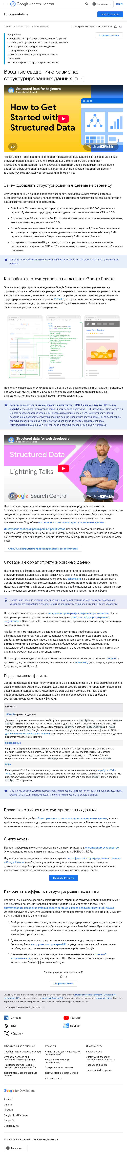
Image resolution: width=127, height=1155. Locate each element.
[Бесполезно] (120, 26)
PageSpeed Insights (96, 1065)
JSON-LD (58, 299)
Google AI (9, 1120)
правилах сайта (104, 998)
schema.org (74, 578)
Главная (8, 26)
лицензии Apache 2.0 (52, 998)
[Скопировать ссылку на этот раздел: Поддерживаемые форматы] (51, 676)
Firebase (8, 1110)
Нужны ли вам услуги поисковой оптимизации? (62, 1053)
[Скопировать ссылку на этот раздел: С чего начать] (32, 839)
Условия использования (17, 1139)
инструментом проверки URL (49, 944)
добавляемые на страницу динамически (27, 733)
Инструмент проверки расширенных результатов (34, 529)
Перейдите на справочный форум (22, 1051)
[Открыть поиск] (87, 4)
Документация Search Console (61, 1073)
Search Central (41, 4)
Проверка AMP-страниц (99, 1070)
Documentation (16, 14)
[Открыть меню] (5, 4)
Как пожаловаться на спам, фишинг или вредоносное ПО (20, 1066)
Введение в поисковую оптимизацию (57, 1061)
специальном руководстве (102, 847)
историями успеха (38, 259)
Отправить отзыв (109, 35)
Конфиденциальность (46, 1139)
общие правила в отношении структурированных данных (71, 818)
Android (8, 1099)
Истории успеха (53, 1078)
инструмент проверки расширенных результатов (78, 613)
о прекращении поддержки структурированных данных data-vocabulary (78, 604)
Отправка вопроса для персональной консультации (20, 1058)
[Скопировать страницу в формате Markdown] (76, 79)
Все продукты (11, 1126)
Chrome (8, 1104)
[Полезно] (115, 26)
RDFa (8, 764)
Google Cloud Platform (16, 1115)
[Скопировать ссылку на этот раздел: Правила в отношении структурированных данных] (99, 810)
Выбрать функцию (63, 877)
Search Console (110, 14)
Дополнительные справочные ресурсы (20, 1074)
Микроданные (13, 743)
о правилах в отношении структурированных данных (71, 522)
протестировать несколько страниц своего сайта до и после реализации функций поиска (59, 907)
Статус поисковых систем (59, 1067)
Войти (119, 4)
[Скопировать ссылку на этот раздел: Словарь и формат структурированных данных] (93, 563)
